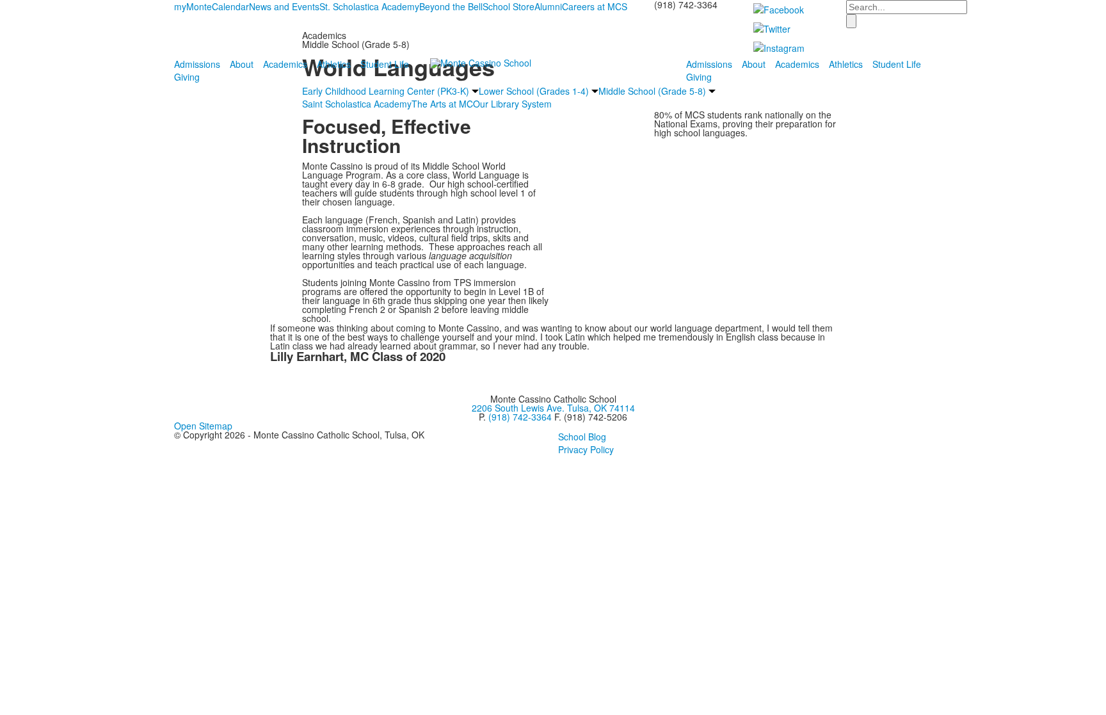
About (241, 64)
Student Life (384, 64)
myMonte (193, 6)
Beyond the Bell (451, 6)
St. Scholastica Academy (369, 6)
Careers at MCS (594, 6)
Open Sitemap (203, 425)
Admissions (197, 64)
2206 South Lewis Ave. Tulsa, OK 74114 (553, 407)
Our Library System (512, 103)
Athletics (334, 64)
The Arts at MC (442, 103)
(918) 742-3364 (520, 416)
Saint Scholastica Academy (357, 103)
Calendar (230, 6)
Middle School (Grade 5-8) (652, 90)
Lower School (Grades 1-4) (534, 90)
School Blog (582, 436)
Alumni (548, 6)
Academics (285, 64)
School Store (508, 6)
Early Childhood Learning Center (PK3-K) (385, 90)
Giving (187, 76)
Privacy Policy (586, 449)
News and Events (284, 6)
